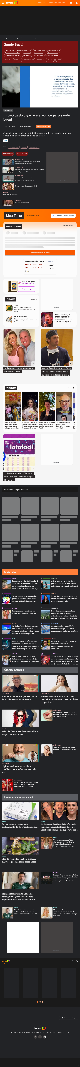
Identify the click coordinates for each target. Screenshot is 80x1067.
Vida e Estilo (12, 38)
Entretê (14, 608)
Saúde (21, 38)
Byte (13, 638)
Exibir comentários (25, 126)
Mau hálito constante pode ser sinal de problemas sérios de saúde (19, 698)
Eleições (53, 593)
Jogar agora (26, 289)
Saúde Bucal (30, 38)
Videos (40, 38)
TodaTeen (18, 184)
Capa (3, 38)
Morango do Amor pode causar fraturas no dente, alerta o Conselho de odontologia (26, 784)
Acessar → (34, 299)
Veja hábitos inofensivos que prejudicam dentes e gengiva (64, 748)
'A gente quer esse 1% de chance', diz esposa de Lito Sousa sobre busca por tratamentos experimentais (63, 843)
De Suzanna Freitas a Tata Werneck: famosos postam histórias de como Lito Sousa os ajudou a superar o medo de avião (59, 827)
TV (13, 593)
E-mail (71, 3)
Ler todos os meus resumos (40, 253)
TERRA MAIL (42, 3)
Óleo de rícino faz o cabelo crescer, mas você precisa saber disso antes (19, 860)
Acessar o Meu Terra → (34, 216)
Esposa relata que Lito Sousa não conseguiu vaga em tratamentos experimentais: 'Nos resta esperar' (19, 896)
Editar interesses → (69, 226)
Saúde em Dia (34, 147)
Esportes (54, 578)
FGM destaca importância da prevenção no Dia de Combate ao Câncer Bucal (65, 715)
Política (54, 638)
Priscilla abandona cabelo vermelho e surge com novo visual (20, 732)
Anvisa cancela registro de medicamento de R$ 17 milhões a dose (20, 825)
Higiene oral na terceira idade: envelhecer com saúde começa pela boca (19, 769)
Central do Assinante (57, 3)
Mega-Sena (54, 623)
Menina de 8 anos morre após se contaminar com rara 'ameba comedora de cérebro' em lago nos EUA (65, 913)
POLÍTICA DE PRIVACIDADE (59, 1033)
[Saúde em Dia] (5, 140)
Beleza (5, 192)
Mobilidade (54, 608)
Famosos (14, 578)
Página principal (12, 3)
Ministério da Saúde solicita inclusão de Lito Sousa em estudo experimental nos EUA (25, 912)
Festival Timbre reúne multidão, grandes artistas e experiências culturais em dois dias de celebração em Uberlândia (65, 878)
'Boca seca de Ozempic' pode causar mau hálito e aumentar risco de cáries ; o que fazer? (59, 699)
